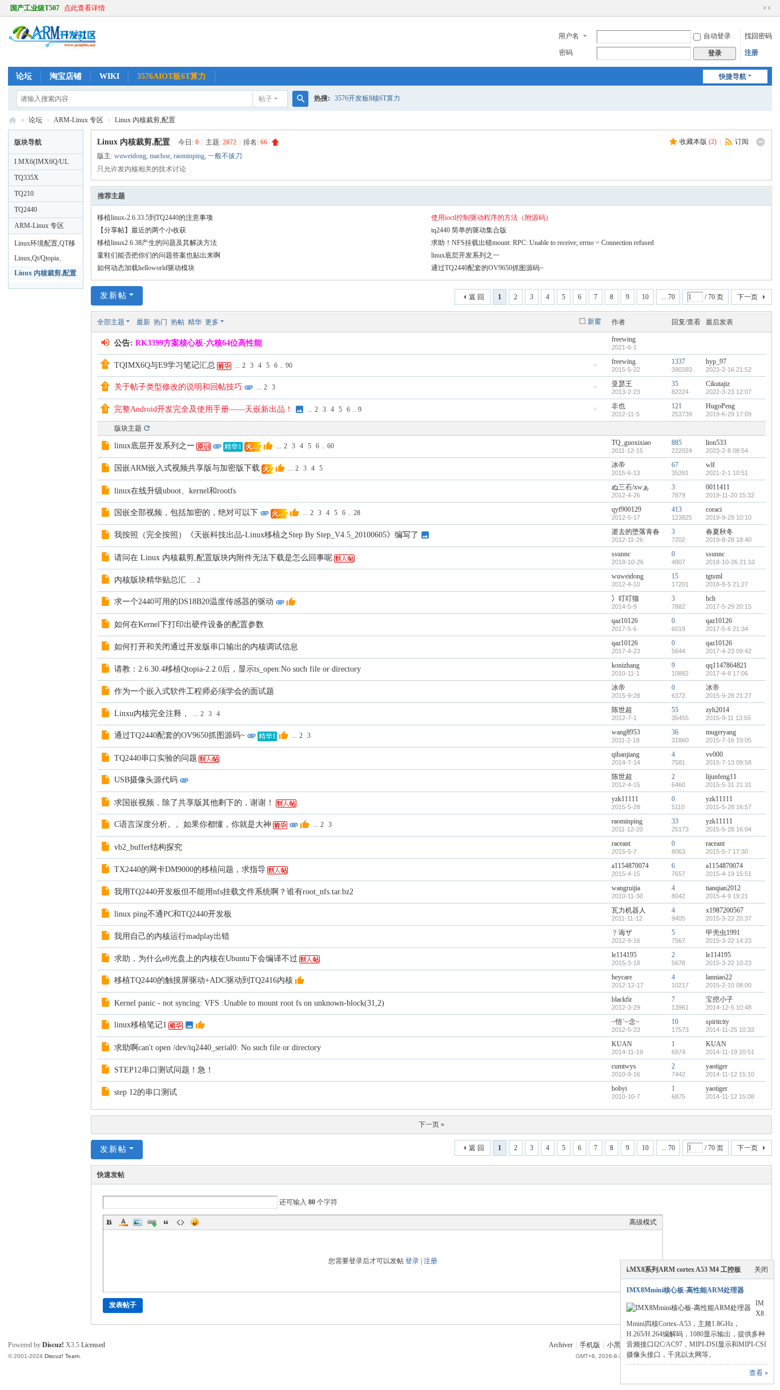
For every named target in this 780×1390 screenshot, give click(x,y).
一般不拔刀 (225, 156)
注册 (751, 53)
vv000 (714, 754)
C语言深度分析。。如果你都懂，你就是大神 (192, 824)
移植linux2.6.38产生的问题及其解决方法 (157, 243)
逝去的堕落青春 (636, 532)
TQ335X (26, 178)
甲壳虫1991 (723, 933)
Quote (166, 1222)
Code (180, 1222)
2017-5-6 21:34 (727, 628)
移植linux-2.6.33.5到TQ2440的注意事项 (155, 218)
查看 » (758, 1373)
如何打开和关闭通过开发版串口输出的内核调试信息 (206, 646)
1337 (678, 361)
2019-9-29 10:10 (728, 517)
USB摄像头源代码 (146, 780)
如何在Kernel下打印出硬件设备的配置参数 (189, 624)
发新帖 (113, 295)
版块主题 (128, 428)
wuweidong (130, 156)
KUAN (622, 1044)
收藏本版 (698, 142)
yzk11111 (625, 799)
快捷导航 (732, 77)
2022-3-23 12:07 (728, 391)
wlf (710, 465)
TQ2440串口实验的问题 (155, 758)
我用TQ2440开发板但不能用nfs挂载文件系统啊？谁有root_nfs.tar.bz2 (233, 891)
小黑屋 (617, 1345)
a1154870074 (630, 866)
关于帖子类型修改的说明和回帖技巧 (178, 387)
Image (137, 1222)
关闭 (761, 1270)
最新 (143, 322)
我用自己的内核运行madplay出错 (172, 936)
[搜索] (300, 99)
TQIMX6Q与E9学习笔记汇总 (164, 365)
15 (675, 576)
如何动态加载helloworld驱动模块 (146, 268)
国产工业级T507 (34, 8)
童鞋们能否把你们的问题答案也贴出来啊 (158, 255)
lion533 (716, 443)
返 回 (476, 297)
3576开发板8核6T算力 (367, 98)
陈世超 (622, 710)
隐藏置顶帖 (595, 368)
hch (710, 598)
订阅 (742, 142)
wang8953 (626, 732)
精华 (195, 322)
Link (152, 1222)
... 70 (668, 297)
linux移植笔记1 (140, 1025)
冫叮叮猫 (625, 598)
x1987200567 (724, 910)
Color (123, 1222)
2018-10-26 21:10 (730, 562)
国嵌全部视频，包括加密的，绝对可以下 (186, 512)
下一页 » (431, 1124)
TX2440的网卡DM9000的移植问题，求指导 (190, 869)
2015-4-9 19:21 (727, 896)
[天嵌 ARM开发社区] (52, 49)
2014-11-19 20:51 (730, 1051)
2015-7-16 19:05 (728, 740)
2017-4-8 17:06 (727, 673)
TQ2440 (25, 210)
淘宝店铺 (66, 76)
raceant (621, 843)
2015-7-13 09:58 (728, 762)
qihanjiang (626, 754)
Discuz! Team (62, 1356)
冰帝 (618, 465)
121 (677, 406)
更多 (212, 322)
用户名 (568, 36)
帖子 (265, 99)
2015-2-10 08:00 (728, 985)
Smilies (194, 1222)
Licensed (93, 1345)
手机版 (590, 1345)
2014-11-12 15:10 (730, 1074)
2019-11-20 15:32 (730, 495)
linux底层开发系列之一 (465, 255)
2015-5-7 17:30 (727, 851)
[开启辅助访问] (756, 8)
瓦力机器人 (629, 910)
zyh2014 (717, 710)
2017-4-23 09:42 (728, 651)
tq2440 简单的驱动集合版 (468, 230)
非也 (618, 406)
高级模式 (643, 1222)
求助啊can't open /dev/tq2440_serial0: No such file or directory (217, 1047)
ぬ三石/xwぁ (630, 487)
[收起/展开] (760, 142)
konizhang (626, 665)
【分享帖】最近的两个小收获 (141, 230)
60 (330, 446)
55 (675, 710)
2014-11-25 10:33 (730, 1029)
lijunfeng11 (721, 777)
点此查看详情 (84, 8)
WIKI (109, 76)
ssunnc (621, 554)
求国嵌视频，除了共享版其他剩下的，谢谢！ (194, 802)
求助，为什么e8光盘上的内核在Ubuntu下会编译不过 (205, 958)
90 (289, 365)
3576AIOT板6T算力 (171, 76)
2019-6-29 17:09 (728, 414)
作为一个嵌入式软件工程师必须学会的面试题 (194, 691)
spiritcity (717, 1022)
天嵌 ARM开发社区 (12, 120)
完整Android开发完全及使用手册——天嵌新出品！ (203, 409)
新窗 (594, 322)
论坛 (24, 76)
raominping (189, 156)
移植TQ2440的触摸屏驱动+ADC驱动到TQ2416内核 (203, 980)
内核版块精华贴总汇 (150, 580)
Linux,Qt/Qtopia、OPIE (40, 260)
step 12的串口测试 (145, 1092)
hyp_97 (716, 361)
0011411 (718, 487)
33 (675, 821)
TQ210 (24, 194)
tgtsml (714, 576)
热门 (160, 322)
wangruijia (626, 888)
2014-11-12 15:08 (730, 1096)
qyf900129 (626, 509)
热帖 (177, 322)
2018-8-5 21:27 (727, 584)
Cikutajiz (718, 384)
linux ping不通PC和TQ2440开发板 (173, 914)
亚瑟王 (622, 384)
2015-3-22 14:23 (728, 940)
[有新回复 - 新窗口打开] (106, 447)
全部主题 (110, 322)
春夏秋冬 (719, 532)
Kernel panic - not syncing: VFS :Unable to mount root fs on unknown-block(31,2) (249, 1003)
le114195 (624, 955)
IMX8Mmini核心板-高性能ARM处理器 (685, 1290)
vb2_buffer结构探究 (148, 847)
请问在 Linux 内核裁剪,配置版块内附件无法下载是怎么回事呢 (223, 557)
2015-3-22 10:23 (728, 962)
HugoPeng (720, 406)
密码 (566, 53)
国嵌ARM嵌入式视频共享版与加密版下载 (187, 468)
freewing (624, 339)
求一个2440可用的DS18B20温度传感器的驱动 (194, 601)
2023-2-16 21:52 (728, 369)
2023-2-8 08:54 (727, 450)
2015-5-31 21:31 (728, 784)
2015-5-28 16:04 (728, 829)
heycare (622, 977)
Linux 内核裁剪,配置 (145, 120)
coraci (714, 509)
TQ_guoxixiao (631, 443)
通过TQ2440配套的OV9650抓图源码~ (487, 268)
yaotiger (716, 1066)
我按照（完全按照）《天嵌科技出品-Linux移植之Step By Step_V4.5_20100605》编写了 (266, 535)
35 (675, 384)
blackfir (622, 999)
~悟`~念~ (626, 1022)
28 (356, 513)
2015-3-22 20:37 (728, 918)
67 (675, 465)
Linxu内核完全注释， (152, 713)
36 (675, 732)
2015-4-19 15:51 (728, 873)
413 (677, 509)
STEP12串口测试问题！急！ (164, 1070)
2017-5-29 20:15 (728, 606)
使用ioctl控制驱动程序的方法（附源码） (491, 218)
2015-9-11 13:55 (728, 717)
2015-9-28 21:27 (728, 695)
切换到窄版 (767, 8)
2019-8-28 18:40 (728, 539)
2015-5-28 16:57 (728, 807)
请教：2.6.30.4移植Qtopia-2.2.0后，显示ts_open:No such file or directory (237, 669)
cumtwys (624, 1066)
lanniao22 (719, 977)
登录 (412, 1261)
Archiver (561, 1345)
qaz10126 (625, 621)
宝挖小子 (719, 999)
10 (645, 297)
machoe (160, 156)
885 (677, 443)
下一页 (747, 297)
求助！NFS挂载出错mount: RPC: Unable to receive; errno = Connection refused (542, 243)
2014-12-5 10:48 (728, 1007)
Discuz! (53, 1345)
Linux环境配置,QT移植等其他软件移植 (44, 245)
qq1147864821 (726, 665)
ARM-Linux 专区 (78, 120)
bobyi (619, 1088)
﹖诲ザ (622, 933)
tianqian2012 (723, 888)
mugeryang (721, 732)
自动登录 (717, 36)
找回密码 (758, 36)
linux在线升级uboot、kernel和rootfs (175, 491)
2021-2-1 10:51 (727, 472)
